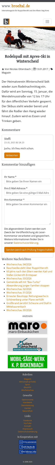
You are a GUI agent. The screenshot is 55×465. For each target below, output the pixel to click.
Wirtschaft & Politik (27, 381)
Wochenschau (27, 390)
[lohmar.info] (27, 451)
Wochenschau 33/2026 (19, 278)
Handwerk (27, 402)
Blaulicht (27, 387)
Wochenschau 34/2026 (19, 264)
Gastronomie (27, 399)
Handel (27, 408)
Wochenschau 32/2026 (19, 289)
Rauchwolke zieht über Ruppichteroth (27, 268)
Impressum (28, 428)
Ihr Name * (10, 176)
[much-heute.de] (27, 446)
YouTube (27, 423)
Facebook (27, 420)
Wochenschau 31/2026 (19, 292)
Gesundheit (27, 411)
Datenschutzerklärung (26, 242)
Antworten (12, 155)
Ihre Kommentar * (14, 199)
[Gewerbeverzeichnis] (27, 327)
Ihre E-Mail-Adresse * (15, 188)
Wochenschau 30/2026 (19, 310)
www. (16, 6)
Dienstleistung (27, 405)
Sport (27, 384)
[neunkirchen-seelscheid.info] (27, 442)
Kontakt (27, 426)
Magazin (27, 379)
